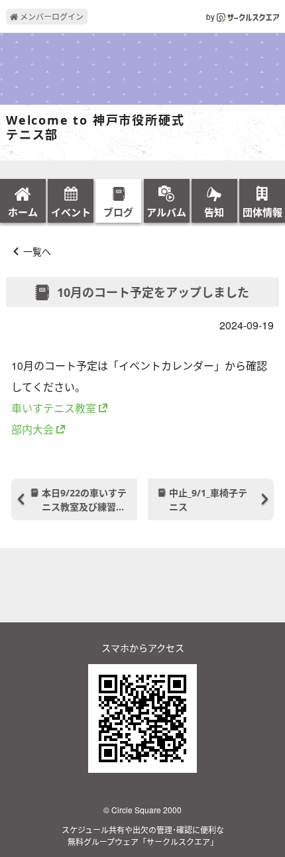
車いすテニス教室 (53, 408)
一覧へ (37, 251)
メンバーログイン (51, 16)
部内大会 (32, 429)
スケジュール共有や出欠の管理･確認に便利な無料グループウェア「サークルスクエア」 (143, 835)
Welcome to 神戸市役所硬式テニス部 (95, 127)
